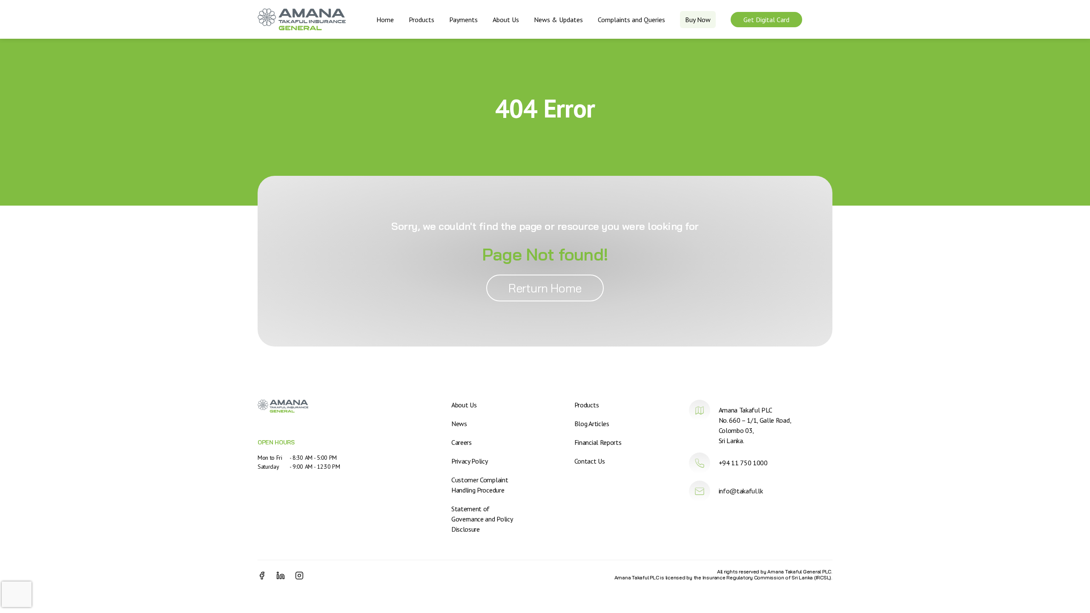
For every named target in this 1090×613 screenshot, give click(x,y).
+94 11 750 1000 (743, 462)
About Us (506, 19)
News (459, 423)
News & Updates (558, 19)
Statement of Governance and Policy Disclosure (481, 518)
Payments (463, 19)
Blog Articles (591, 423)
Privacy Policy (469, 461)
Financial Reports (598, 442)
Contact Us (589, 461)
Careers (461, 442)
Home (385, 19)
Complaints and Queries (631, 19)
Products (421, 19)
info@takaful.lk (741, 491)
